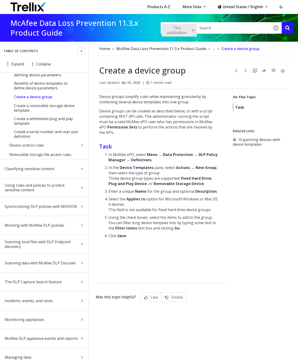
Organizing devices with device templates (256, 142)
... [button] (213, 48)
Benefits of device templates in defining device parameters (40, 72)
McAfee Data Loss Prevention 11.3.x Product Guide (161, 48)
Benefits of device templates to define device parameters (41, 85)
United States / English (243, 6)
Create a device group (33, 96)
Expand (17, 64)
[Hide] (81, 50)
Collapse (43, 64)
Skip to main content (77, 5)
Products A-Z (158, 6)
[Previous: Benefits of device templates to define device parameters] (236, 70)
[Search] (287, 28)
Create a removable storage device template (44, 108)
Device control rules (26, 145)
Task (239, 107)
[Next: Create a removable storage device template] (245, 70)
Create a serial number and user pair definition (46, 134)
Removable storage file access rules (40, 154)
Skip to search (112, 5)
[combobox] (215, 28)
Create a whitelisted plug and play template (43, 121)
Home (104, 48)
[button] (281, 7)
